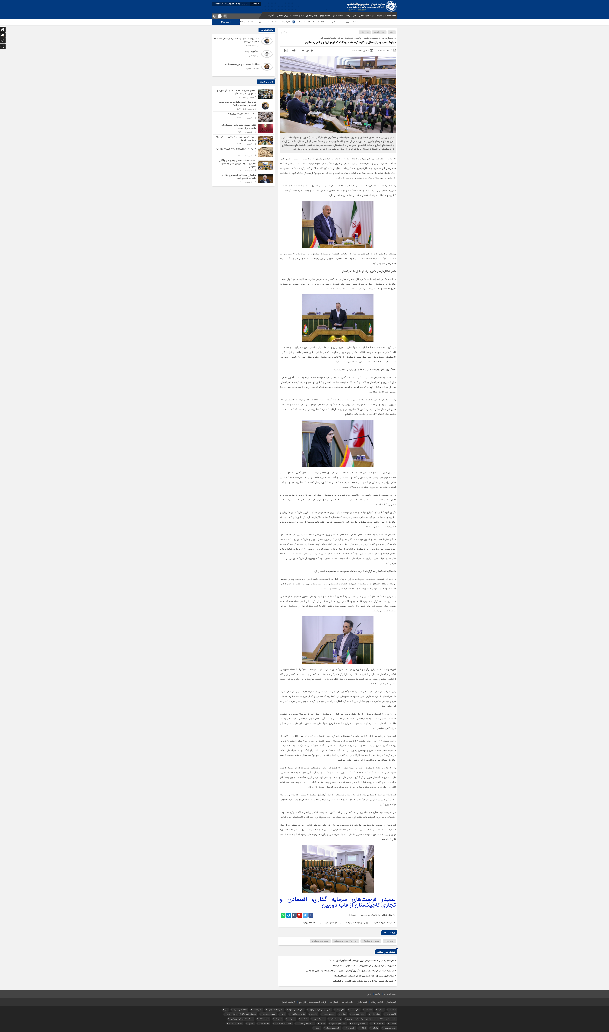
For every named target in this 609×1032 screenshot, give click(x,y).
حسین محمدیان (268, 1014)
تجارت (343, 1014)
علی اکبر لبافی (378, 1023)
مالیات (322, 1023)
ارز (226, 1009)
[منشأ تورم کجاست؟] (243, 55)
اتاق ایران (340, 1009)
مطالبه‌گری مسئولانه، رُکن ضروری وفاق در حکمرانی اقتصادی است (364, 976)
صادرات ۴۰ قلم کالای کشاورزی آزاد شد (315, 21)
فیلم (369, 994)
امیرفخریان (389, 941)
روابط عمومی (346, 922)
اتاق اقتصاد (297, 15)
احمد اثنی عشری (240, 1009)
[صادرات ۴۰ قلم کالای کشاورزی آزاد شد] (243, 117)
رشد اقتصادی (336, 1018)
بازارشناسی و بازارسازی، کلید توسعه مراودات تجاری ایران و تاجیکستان (350, 42)
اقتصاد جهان (325, 15)
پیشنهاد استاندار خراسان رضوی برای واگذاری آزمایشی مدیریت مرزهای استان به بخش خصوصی (350, 971)
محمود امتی (264, 1023)
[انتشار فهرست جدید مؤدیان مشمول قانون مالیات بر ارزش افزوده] (243, 128)
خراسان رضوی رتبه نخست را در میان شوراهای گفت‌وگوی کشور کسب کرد (360, 960)
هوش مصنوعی (390, 1027)
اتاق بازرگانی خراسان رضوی (320, 1009)
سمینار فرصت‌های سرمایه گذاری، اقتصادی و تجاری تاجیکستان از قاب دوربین (338, 902)
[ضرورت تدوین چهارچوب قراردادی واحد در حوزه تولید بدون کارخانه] (243, 140)
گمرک (318, 1027)
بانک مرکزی (375, 1014)
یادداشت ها (347, 1002)
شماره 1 (304, 1018)
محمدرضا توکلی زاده (283, 1023)
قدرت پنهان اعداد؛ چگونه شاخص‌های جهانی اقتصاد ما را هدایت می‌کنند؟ (368, 21)
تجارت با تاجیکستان (371, 941)
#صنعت (369, 1009)
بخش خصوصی (358, 1014)
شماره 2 (291, 1018)
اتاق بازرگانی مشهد (296, 1009)
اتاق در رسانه (351, 15)
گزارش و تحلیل (365, 15)
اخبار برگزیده (379, 32)
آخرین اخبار (392, 1002)
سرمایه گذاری (319, 1018)
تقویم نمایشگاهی (298, 1014)
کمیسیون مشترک (332, 1027)
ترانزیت (314, 1014)
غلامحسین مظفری (338, 1023)
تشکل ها (334, 1002)
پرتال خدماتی (282, 15)
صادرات (393, 1023)
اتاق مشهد (257, 1009)
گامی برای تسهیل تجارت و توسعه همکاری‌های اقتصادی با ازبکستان (363, 981)
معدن (251, 1023)
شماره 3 (278, 1018)
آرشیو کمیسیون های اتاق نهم (312, 1002)
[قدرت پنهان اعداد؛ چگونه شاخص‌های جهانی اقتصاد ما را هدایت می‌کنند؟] (243, 42)
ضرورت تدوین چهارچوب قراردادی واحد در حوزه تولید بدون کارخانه (363, 965)
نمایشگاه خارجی (235, 1023)
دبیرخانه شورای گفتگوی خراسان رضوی (241, 1014)
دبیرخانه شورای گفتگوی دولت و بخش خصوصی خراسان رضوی (371, 1018)
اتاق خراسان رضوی (275, 1009)
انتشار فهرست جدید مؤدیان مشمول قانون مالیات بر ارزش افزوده (265, 21)
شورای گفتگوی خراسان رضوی (241, 1018)
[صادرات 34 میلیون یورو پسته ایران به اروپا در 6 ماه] (243, 152)
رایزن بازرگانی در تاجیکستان (345, 941)
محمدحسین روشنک (320, 941)
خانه (392, 32)
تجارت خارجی (329, 1014)
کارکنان (363, 1027)
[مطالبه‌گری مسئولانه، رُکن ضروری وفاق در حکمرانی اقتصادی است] (243, 178)
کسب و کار (350, 1027)
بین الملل (365, 32)
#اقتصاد (393, 1009)
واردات (375, 1027)
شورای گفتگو (264, 1018)
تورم (283, 1014)
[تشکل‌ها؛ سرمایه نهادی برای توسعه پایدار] (243, 68)
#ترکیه (380, 1009)
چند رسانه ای (311, 15)
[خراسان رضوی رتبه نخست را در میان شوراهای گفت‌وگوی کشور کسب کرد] (243, 94)
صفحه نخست (390, 15)
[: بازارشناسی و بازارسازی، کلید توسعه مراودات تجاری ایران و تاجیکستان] (286, 50)
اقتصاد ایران (338, 15)
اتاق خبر (379, 15)
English (271, 15)
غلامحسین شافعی (359, 1023)
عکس (377, 994)
